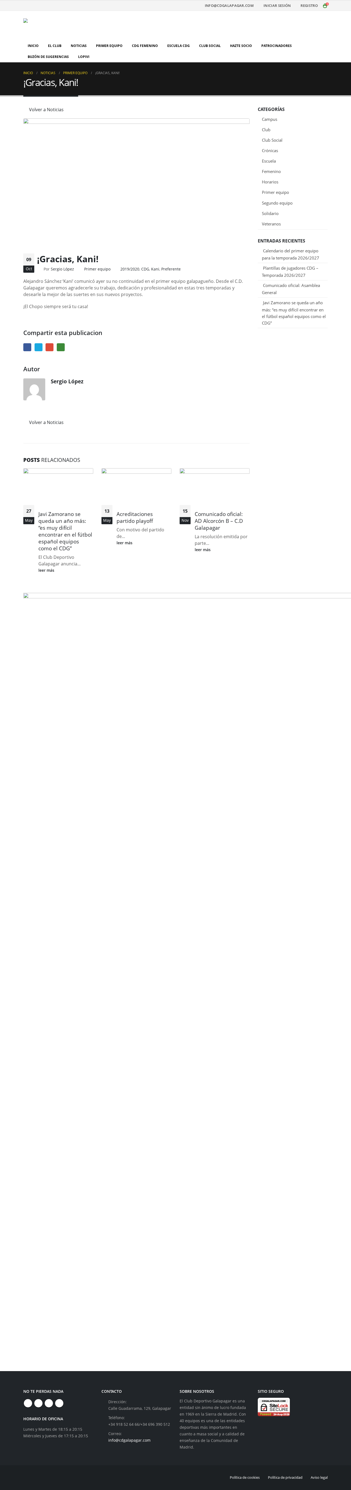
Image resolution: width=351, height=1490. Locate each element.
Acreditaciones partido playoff (135, 517)
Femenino (271, 171)
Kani (155, 269)
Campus (269, 119)
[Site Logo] (57, 25)
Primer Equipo (109, 45)
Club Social (210, 45)
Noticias (79, 45)
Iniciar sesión (277, 5)
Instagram (49, 1403)
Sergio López (62, 269)
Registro (309, 5)
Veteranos (271, 224)
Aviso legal (319, 1477)
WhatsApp (61, 347)
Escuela (269, 161)
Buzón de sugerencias (48, 56)
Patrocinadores (276, 45)
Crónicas (270, 150)
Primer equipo (97, 269)
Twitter (39, 347)
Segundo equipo (277, 203)
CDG (145, 269)
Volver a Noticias (46, 110)
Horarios (270, 182)
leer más (46, 570)
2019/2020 (129, 269)
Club (266, 129)
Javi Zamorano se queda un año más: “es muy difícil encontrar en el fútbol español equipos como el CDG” (65, 531)
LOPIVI (83, 56)
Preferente (171, 269)
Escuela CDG (178, 45)
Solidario (270, 213)
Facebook (27, 347)
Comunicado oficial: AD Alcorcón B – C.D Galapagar (219, 520)
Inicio (33, 45)
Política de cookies (245, 1477)
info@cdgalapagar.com (229, 5)
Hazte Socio (241, 45)
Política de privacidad (285, 1477)
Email (49, 347)
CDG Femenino (145, 45)
